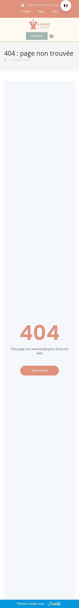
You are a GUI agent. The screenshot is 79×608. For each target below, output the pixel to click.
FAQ (55, 11)
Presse (25, 11)
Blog (41, 11)
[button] (51, 36)
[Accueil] (5, 60)
